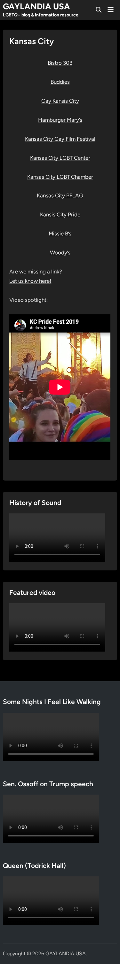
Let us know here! (30, 281)
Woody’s (60, 252)
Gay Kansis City (60, 101)
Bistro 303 (60, 63)
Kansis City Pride (60, 214)
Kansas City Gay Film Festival (60, 139)
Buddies (60, 82)
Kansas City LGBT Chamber (60, 177)
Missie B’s (60, 233)
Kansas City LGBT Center (60, 158)
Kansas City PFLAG (60, 195)
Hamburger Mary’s (60, 120)
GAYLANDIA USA (36, 6)
